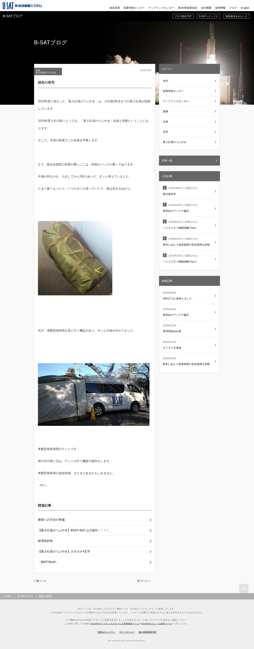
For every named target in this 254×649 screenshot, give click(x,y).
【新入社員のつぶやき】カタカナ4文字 (64, 551)
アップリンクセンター (161, 7)
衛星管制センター (134, 7)
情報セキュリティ (106, 632)
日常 (165, 131)
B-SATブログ (25, 596)
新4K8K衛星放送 (187, 7)
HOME (8, 596)
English (245, 7)
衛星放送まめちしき (236, 16)
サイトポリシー (127, 632)
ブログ (233, 7)
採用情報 (220, 7)
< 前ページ (40, 581)
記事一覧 (167, 160)
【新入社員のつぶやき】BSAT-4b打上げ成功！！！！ (73, 530)
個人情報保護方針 (147, 632)
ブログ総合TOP (183, 16)
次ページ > (143, 581)
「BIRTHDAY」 (48, 562)
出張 (165, 121)
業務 (165, 111)
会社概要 (206, 7)
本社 (38, 70)
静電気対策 (45, 540)
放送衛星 (115, 7)
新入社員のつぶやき (46, 72)
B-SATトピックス (208, 16)
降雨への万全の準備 (51, 519)
